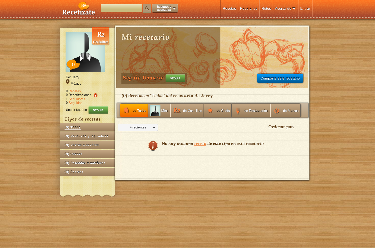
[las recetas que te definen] (78, 13)
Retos (266, 8)
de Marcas (291, 111)
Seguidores (77, 99)
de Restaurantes (256, 111)
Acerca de (283, 8)
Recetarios (248, 8)
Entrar (305, 8)
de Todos (139, 111)
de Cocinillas (192, 111)
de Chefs (223, 111)
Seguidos (75, 103)
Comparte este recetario (280, 78)
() (73, 127)
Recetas (229, 8)
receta (200, 143)
